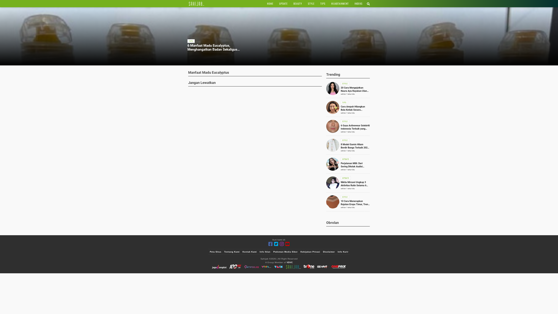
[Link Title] (196, 3)
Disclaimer (329, 252)
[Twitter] (276, 244)
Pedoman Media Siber (285, 252)
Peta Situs (215, 252)
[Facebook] (270, 244)
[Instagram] (282, 244)
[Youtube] (287, 244)
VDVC (290, 262)
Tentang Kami (232, 252)
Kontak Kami (250, 252)
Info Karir (343, 252)
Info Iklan (265, 252)
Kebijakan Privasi (310, 252)
